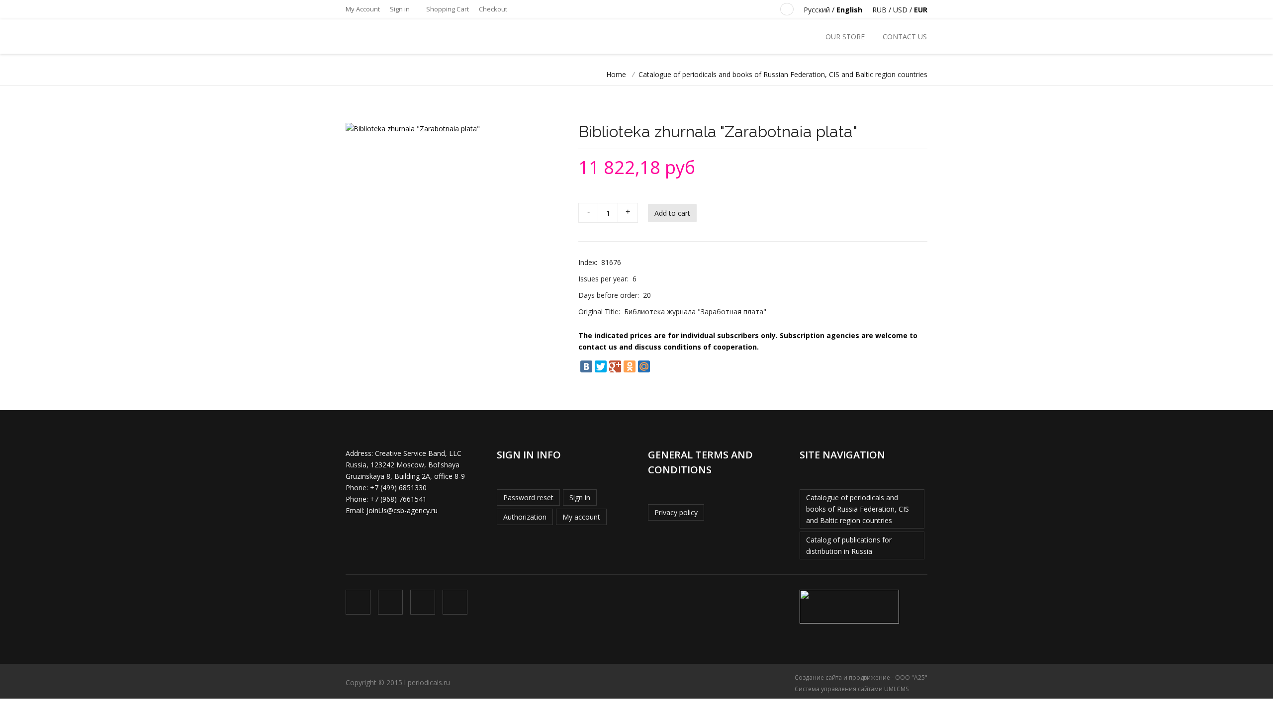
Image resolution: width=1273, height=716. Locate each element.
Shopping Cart (447, 8)
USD (900, 9)
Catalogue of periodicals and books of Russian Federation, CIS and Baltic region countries (782, 74)
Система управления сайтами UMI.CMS (852, 689)
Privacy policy (676, 512)
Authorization (524, 517)
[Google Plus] (615, 366)
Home (616, 74)
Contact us (905, 36)
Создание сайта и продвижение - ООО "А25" (861, 677)
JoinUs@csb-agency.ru (402, 510)
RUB (879, 9)
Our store (845, 36)
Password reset (528, 497)
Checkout (493, 8)
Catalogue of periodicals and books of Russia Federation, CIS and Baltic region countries (857, 509)
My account (581, 517)
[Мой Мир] (644, 366)
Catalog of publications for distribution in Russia (849, 545)
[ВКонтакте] (586, 366)
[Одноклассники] (630, 366)
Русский (817, 9)
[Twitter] (601, 366)
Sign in (400, 8)
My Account (363, 8)
